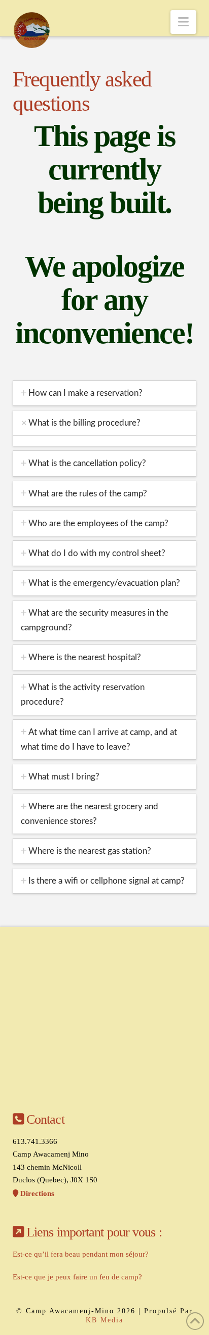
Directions (36, 1193)
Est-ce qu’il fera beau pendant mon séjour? (81, 1254)
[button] (183, 22)
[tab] (104, 393)
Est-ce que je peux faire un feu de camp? (77, 1277)
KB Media (104, 1320)
